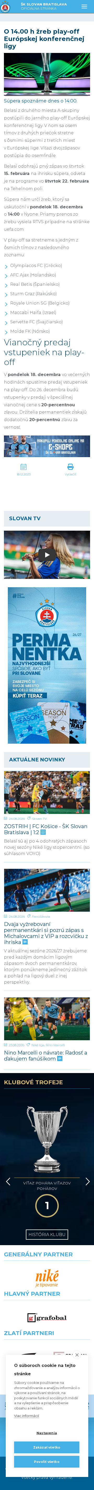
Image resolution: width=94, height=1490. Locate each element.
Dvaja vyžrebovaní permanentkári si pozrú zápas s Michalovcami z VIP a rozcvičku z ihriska (46, 933)
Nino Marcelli (55, 1045)
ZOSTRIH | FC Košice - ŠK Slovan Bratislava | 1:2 (45, 829)
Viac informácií (26, 1416)
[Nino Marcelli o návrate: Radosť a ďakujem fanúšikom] (47, 1018)
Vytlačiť (70, 474)
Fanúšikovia (41, 916)
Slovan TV (39, 819)
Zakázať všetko (47, 1447)
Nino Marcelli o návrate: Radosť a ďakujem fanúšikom (45, 1056)
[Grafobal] (47, 1317)
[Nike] (47, 1278)
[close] (77, 1354)
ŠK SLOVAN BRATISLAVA (44, 6)
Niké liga (38, 1045)
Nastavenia (47, 1433)
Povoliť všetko (47, 1462)
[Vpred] (86, 1181)
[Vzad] (7, 1181)
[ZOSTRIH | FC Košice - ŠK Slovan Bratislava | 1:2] (47, 792)
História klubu (47, 1234)
